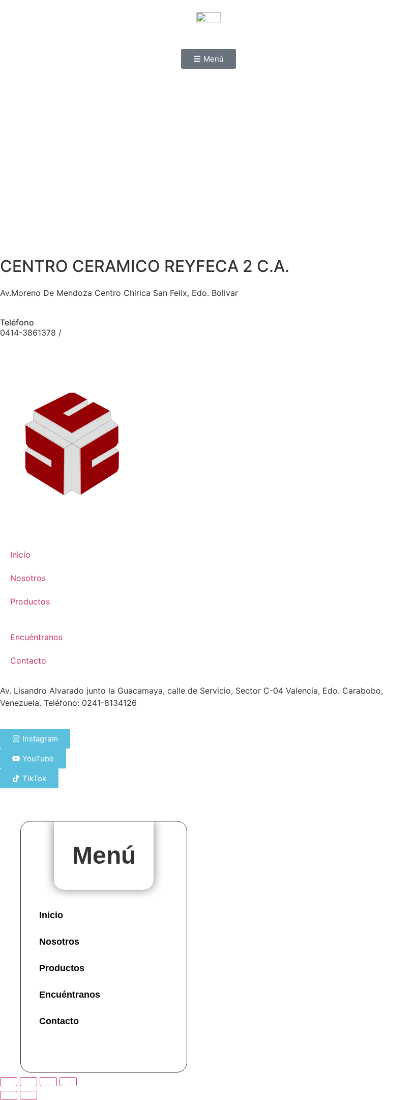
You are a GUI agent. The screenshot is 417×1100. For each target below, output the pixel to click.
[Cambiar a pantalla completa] (28, 1081)
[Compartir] (48, 1081)
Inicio (20, 554)
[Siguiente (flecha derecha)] (28, 1095)
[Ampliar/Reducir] (8, 1081)
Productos (30, 601)
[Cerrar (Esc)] (68, 1081)
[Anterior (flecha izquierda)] (8, 1095)
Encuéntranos (36, 637)
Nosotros (28, 578)
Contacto (28, 660)
